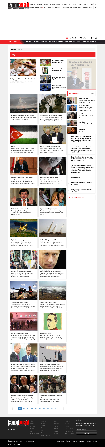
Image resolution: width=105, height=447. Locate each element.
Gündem (39, 4)
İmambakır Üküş (83, 96)
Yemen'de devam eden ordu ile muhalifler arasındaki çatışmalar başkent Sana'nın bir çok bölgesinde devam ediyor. (23, 306)
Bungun (81, 129)
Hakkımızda (60, 441)
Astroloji (80, 7)
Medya (67, 7)
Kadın (91, 4)
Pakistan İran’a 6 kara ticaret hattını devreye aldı (81, 181)
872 (20, 409)
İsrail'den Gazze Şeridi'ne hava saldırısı (22, 115)
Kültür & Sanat (38, 7)
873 (24, 409)
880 (52, 409)
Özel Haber (85, 7)
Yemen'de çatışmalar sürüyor (19, 302)
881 (56, 409)
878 (44, 409)
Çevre (74, 4)
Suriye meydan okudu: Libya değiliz (21, 178)
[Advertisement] (52, 22)
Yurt (71, 7)
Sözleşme (81, 441)
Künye (75, 441)
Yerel (90, 7)
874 (28, 409)
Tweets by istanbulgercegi (76, 195)
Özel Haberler (69, 428)
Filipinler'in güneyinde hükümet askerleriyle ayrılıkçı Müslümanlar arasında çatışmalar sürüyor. (50, 401)
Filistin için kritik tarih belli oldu (50, 146)
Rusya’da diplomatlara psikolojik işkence (23, 364)
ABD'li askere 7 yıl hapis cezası (49, 178)
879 (48, 409)
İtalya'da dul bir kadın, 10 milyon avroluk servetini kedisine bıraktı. (22, 82)
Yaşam (56, 434)
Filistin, (13, 146)
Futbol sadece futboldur (86, 121)
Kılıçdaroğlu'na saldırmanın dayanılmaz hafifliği (87, 98)
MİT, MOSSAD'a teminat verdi (19, 333)
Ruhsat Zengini (75, 175)
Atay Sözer (82, 119)
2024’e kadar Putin (45, 333)
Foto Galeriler (69, 431)
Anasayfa (32, 4)
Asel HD (81, 111)
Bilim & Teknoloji (43, 424)
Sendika (85, 4)
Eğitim (80, 4)
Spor (69, 4)
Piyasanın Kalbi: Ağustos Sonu (86, 114)
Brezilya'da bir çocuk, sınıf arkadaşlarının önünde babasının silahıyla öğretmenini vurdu (52, 212)
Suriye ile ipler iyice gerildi (19, 209)
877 (40, 409)
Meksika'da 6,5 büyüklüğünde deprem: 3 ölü (59, 87)
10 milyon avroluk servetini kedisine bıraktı (22, 79)
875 (32, 409)
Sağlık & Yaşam (47, 7)
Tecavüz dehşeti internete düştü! (57, 69)
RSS (95, 441)
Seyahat (75, 7)
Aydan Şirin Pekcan (84, 103)
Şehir (55, 421)
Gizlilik (88, 441)
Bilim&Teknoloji (56, 7)
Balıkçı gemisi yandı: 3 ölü (48, 302)
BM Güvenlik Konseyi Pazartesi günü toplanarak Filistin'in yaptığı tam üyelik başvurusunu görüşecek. (51, 150)
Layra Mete (82, 127)
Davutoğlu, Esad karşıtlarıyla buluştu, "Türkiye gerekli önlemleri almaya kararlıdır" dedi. (22, 212)
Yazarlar (64, 4)
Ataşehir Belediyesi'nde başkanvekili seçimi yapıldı (81, 187)
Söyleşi (63, 7)
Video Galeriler (69, 434)
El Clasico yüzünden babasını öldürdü (58, 61)
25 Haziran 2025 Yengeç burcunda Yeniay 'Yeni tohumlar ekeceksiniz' (85, 106)
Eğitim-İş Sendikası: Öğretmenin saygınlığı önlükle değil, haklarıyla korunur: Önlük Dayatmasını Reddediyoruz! (44, 41)
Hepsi (92, 91)
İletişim (68, 441)
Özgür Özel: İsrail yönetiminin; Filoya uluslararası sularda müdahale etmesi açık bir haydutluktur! (82, 156)
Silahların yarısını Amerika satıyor (50, 364)
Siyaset (45, 4)
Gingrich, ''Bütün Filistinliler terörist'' (22, 396)
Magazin (31, 7)
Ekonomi (52, 4)
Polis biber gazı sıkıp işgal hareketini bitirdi (59, 78)
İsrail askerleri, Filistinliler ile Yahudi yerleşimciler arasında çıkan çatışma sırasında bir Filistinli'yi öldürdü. (51, 119)
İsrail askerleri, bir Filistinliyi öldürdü (51, 115)
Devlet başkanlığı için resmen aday (50, 271)
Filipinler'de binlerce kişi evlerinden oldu (51, 396)
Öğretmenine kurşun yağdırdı (48, 209)
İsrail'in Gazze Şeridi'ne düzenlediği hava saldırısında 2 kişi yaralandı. (23, 118)
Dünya (58, 4)
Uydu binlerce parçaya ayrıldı (20, 240)
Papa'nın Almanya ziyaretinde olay (21, 271)
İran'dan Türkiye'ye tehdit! (48, 240)
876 (36, 409)
